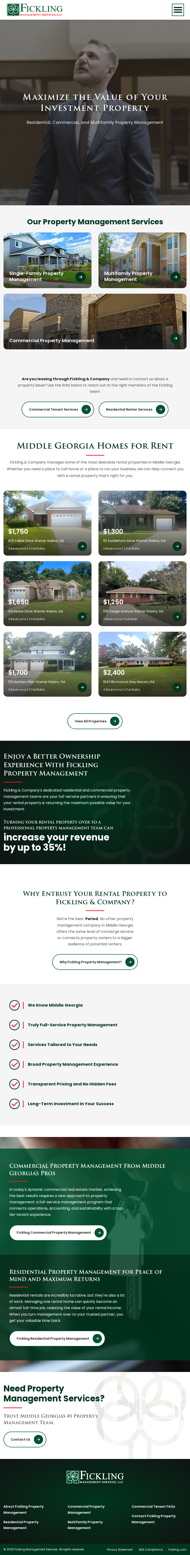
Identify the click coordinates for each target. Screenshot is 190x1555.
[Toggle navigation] (178, 10)
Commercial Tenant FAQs (153, 1506)
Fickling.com (177, 1550)
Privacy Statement (120, 1550)
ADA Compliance (151, 1550)
